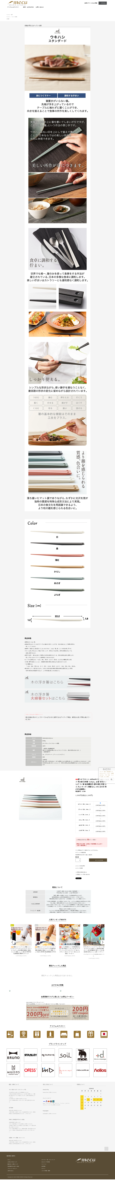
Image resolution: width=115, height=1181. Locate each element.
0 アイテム (103, 3)
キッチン (8, 16)
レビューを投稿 (79, 868)
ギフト (108, 773)
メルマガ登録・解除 (46, 1170)
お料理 (112, 773)
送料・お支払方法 (28, 7)
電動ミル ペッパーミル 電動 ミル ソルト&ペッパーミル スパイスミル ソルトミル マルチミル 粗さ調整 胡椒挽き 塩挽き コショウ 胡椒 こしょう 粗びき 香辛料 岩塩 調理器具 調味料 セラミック (21, 950)
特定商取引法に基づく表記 (13, 1166)
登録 (96, 3)
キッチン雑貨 (14, 16)
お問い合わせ (40, 7)
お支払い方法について (12, 1161)
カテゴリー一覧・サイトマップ (48, 1159)
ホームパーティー (103, 773)
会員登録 (43, 1166)
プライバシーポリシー (12, 1168)
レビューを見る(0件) (80, 865)
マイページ (44, 1164)
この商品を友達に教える (81, 872)
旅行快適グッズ (110, 771)
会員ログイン (87, 3)
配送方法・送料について (13, 1164)
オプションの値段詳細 (80, 852)
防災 (105, 771)
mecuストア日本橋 (46, 1161)
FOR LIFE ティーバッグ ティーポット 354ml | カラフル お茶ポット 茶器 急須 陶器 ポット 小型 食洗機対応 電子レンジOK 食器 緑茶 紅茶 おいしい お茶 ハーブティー (93, 949)
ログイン (43, 1168)
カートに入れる (99, 860)
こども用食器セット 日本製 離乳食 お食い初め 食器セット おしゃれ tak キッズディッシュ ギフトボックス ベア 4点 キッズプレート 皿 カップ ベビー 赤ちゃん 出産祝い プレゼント (69, 950)
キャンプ (101, 771)
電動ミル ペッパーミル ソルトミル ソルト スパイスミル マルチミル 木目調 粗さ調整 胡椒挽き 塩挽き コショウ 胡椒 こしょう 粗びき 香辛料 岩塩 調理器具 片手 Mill (45, 950)
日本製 (8, 18)
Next (102, 942)
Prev (13, 942)
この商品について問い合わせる (82, 874)
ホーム (9, 1159)
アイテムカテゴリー (13, 7)
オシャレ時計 (106, 776)
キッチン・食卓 (10, 14)
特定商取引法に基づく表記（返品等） (84, 854)
